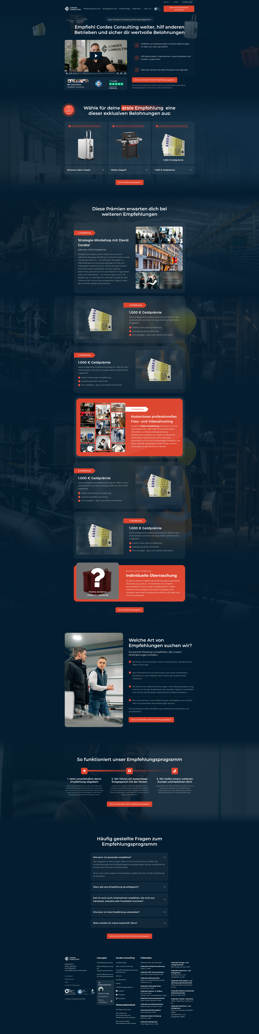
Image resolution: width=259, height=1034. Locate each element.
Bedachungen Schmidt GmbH (152, 1005)
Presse (118, 983)
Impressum (69, 976)
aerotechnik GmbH (151, 987)
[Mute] (117, 73)
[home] (73, 8)
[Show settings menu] (121, 73)
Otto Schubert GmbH (151, 1011)
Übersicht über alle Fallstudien (151, 963)
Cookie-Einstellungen (72, 985)
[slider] (94, 73)
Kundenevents (121, 980)
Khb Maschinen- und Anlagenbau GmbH (181, 974)
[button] (137, 9)
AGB (66, 982)
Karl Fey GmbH (146, 993)
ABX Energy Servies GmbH (180, 965)
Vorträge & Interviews (123, 1009)
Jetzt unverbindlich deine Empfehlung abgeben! (155, 80)
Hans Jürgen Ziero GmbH (150, 1023)
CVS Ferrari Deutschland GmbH (152, 973)
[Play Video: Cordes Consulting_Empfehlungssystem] (96, 56)
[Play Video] (67, 73)
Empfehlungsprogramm (124, 987)
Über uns (147, 9)
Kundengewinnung (109, 9)
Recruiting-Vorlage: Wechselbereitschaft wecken (126, 1022)
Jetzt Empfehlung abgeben (129, 182)
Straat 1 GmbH (153, 967)
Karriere (119, 976)
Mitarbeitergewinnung (91, 9)
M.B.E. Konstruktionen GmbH (153, 999)
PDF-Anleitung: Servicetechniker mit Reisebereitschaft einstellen (125, 1015)
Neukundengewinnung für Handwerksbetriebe (105, 975)
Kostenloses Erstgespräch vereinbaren (178, 9)
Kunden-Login (187, 2)
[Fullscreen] (125, 73)
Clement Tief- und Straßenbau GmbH (154, 995)
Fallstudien (136, 9)
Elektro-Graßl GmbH (182, 993)
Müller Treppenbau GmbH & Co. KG (182, 1001)
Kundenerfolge (124, 9)
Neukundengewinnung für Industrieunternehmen (105, 968)
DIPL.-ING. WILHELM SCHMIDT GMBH (182, 1011)
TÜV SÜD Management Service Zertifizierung (127, 971)
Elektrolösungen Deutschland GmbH (181, 984)
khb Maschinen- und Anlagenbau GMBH (178, 1016)
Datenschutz (69, 979)
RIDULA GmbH (151, 1017)
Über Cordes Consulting (124, 966)
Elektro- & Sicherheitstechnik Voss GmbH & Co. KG (153, 980)
